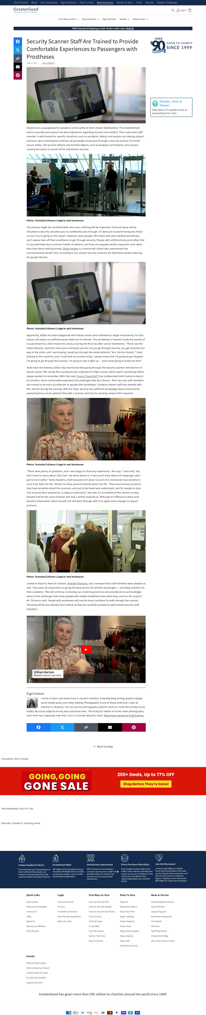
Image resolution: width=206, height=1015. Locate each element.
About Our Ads (64, 921)
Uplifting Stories (159, 931)
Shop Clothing (127, 916)
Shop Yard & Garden (129, 931)
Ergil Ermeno (48, 63)
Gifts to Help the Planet (37, 967)
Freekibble (94, 926)
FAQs (28, 916)
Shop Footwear (127, 921)
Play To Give (86, 2)
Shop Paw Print (127, 911)
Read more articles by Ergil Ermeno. (124, 715)
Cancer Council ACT (88, 376)
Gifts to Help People (36, 963)
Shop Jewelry (126, 935)
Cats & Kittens (158, 906)
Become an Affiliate (36, 926)
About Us (30, 921)
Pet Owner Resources (161, 916)
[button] (172, 10)
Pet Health (156, 921)
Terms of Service (66, 901)
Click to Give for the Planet (102, 911)
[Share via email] (18, 67)
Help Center (32, 901)
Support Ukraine (34, 982)
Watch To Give (125, 2)
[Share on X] (18, 50)
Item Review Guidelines (69, 916)
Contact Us (31, 911)
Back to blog (105, 746)
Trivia (139, 2)
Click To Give (21, 2)
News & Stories (105, 2)
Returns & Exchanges (36, 906)
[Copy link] (18, 58)
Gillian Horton (70, 248)
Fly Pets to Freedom (36, 977)
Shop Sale (125, 940)
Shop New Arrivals (129, 945)
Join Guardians (48, 2)
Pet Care (155, 926)
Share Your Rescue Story (163, 940)
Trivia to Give (95, 916)
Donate (149, 2)
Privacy (61, 906)
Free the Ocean (96, 931)
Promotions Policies (67, 911)
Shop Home (125, 926)
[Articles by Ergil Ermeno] (32, 702)
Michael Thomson (77, 583)
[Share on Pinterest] (18, 75)
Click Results (32, 931)
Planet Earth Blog (159, 935)
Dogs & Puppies (158, 911)
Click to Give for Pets (99, 901)
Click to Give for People (100, 906)
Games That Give (97, 935)
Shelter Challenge (167, 2)
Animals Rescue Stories (162, 901)
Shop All (124, 901)
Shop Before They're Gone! (146, 784)
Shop (34, 2)
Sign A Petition (96, 940)
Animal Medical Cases (37, 972)
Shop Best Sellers (128, 906)
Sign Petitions (68, 2)
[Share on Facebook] (18, 41)
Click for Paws (95, 921)
